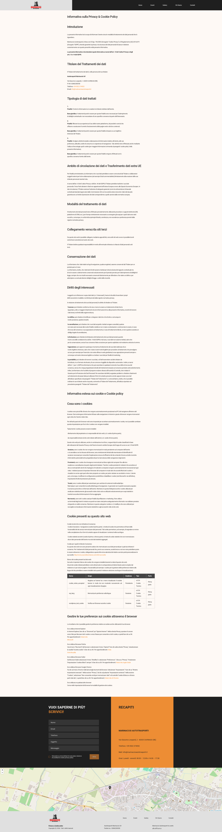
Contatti (192, 5)
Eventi (152, 5)
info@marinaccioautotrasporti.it (81, 89)
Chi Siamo (178, 5)
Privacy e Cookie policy (56, 826)
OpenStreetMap (218, 810)
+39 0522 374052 (78, 86)
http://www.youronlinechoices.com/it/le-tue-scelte (90, 555)
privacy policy (69, 757)
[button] (110, 787)
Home (140, 5)
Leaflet (211, 810)
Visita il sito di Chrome (112, 678)
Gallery (165, 5)
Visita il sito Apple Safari (123, 662)
